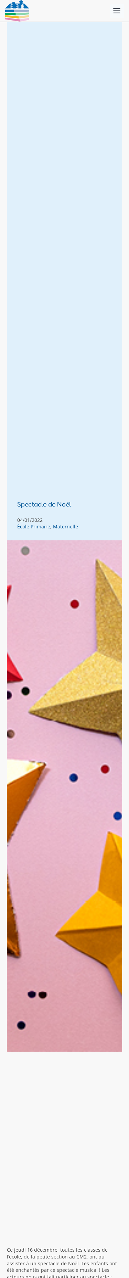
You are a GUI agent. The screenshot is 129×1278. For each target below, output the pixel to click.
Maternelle (65, 526)
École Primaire (33, 526)
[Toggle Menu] (117, 11)
